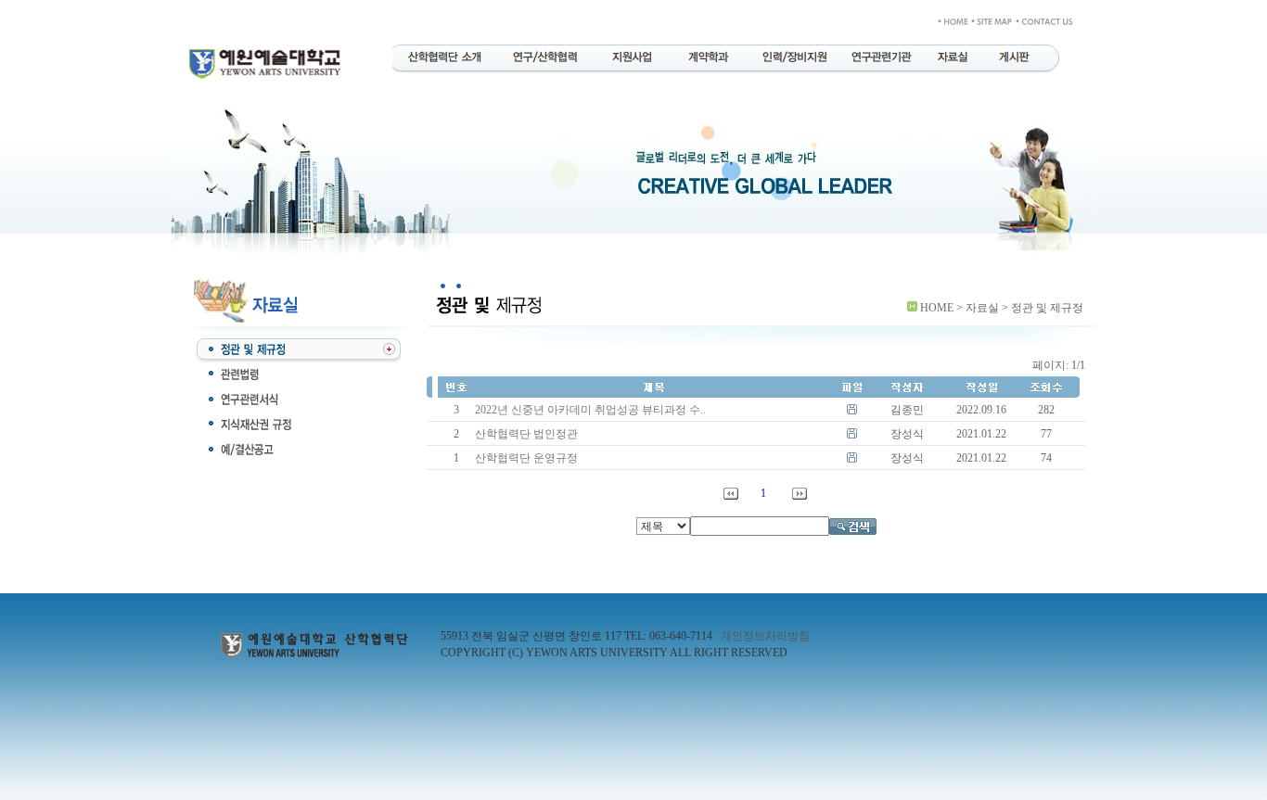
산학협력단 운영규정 (526, 457)
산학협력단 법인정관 (526, 433)
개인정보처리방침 (765, 635)
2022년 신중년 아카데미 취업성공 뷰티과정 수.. (590, 409)
